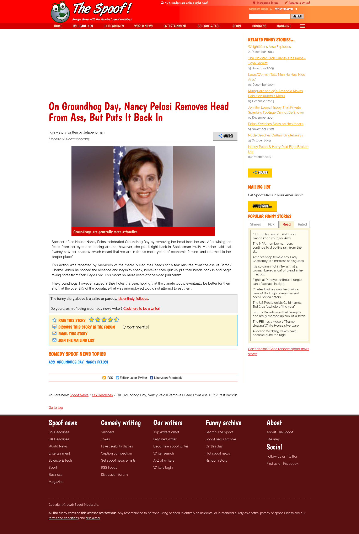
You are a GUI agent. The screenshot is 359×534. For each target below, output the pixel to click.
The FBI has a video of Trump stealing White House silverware (276, 323)
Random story (216, 460)
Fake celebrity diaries (117, 446)
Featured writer (165, 439)
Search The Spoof (219, 432)
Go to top (56, 408)
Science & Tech (60, 460)
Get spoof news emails (118, 460)
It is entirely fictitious (133, 299)
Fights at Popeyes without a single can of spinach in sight (277, 282)
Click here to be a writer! (141, 309)
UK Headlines (59, 439)
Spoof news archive (221, 439)
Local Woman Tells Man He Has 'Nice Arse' (276, 77)
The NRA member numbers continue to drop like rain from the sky (277, 247)
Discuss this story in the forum (86, 327)
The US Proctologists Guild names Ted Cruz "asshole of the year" (277, 305)
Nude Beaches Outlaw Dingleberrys (275, 135)
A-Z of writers (163, 460)
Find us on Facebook (282, 464)
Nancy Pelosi (97, 361)
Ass (52, 361)
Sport (53, 468)
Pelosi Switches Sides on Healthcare (275, 124)
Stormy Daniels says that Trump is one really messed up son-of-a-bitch (279, 314)
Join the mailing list (76, 340)
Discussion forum (268, 3)
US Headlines (59, 432)
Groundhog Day (70, 361)
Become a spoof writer (170, 446)
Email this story (72, 333)
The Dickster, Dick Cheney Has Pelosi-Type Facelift (277, 60)
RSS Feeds (109, 468)
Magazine (56, 482)
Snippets (107, 432)
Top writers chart (166, 432)
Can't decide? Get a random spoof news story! (278, 351)
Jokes (105, 439)
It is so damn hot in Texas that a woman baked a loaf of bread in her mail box (278, 270)
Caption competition (116, 453)
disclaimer (93, 518)
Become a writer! (299, 3)
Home (58, 26)
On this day (214, 446)
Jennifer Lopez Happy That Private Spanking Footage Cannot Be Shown (276, 109)
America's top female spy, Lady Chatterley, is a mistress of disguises (278, 259)
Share (228, 136)
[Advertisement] (143, 69)
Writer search (163, 453)
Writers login (163, 468)
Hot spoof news (218, 453)
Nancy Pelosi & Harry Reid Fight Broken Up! (278, 149)
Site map (273, 439)
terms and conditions (64, 518)
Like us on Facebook (168, 377)
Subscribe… (262, 206)
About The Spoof (280, 432)
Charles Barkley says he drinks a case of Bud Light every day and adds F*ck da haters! (276, 293)
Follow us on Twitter (133, 377)
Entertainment (59, 453)
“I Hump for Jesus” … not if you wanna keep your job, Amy (274, 236)
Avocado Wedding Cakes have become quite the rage (274, 333)
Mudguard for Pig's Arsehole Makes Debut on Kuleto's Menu (275, 93)
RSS (110, 377)
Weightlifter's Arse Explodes (269, 47)
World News (58, 446)
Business (55, 475)
